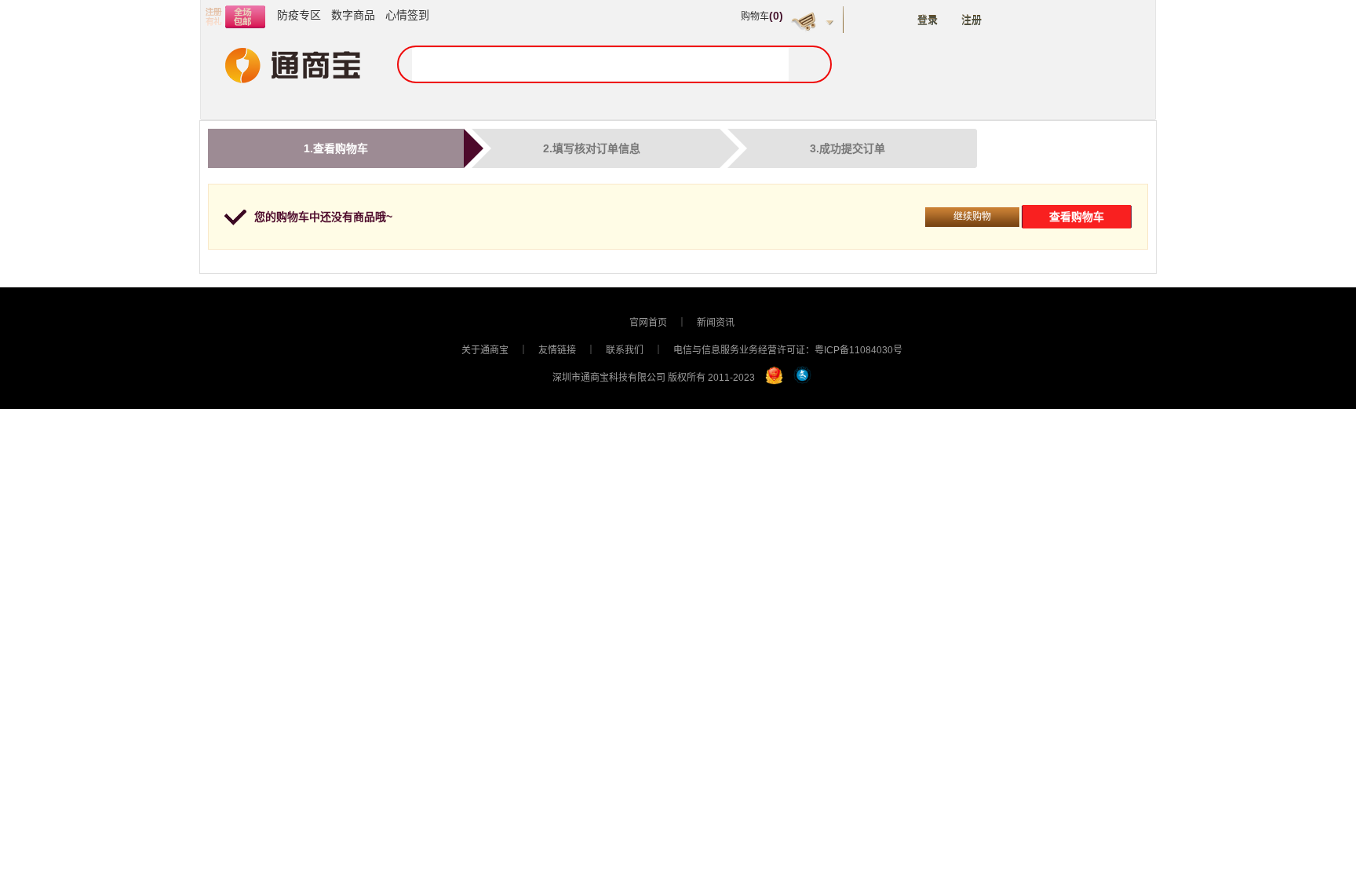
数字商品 (353, 15)
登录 (927, 20)
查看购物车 (1076, 216)
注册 (971, 20)
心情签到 (407, 15)
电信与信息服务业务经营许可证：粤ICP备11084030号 (787, 350)
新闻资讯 (715, 322)
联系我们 (624, 350)
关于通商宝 (484, 350)
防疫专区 (299, 15)
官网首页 (648, 322)
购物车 (762, 16)
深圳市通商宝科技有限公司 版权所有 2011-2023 (653, 377)
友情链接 (557, 350)
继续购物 (972, 216)
